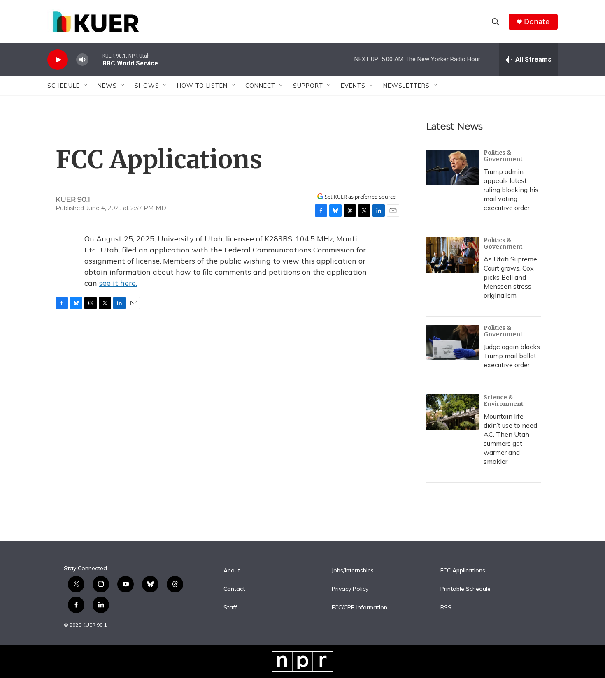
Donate (536, 21)
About (231, 570)
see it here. (118, 283)
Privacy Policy (350, 589)
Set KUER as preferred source (359, 196)
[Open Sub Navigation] (86, 85)
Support (308, 85)
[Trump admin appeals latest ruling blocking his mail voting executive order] (452, 167)
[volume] (82, 60)
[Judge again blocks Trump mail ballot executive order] (452, 342)
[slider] (95, 59)
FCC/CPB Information (359, 607)
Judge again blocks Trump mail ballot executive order (512, 355)
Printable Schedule (465, 589)
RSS (445, 607)
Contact (234, 589)
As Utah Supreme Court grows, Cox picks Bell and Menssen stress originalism (510, 277)
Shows (147, 85)
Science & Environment (504, 400)
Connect (260, 85)
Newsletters (406, 85)
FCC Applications (462, 570)
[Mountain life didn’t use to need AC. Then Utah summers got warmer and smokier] (452, 412)
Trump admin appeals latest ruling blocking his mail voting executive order (511, 189)
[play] (57, 60)
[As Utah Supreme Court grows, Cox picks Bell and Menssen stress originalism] (452, 255)
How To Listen (202, 85)
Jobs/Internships (353, 570)
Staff (230, 607)
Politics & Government (503, 156)
